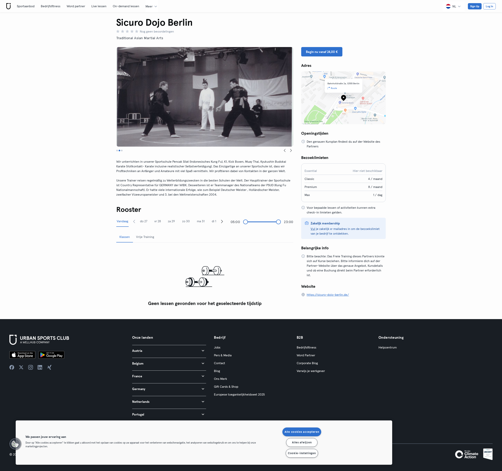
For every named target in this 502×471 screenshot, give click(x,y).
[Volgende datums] (222, 221)
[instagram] (30, 367)
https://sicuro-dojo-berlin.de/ (328, 295)
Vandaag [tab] (122, 221)
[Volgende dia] (291, 150)
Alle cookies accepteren (302, 432)
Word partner (76, 6)
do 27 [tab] (143, 221)
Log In (489, 6)
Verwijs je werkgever (311, 371)
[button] (169, 350)
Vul (313, 229)
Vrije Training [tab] (145, 237)
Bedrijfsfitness (50, 6)
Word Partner (306, 355)
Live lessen (98, 6)
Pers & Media (223, 355)
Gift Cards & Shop (226, 386)
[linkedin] (40, 367)
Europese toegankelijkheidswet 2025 (239, 394)
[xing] (49, 367)
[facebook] (11, 367)
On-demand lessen (126, 6)
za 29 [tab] (171, 221)
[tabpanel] (204, 277)
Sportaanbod (26, 6)
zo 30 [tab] (186, 221)
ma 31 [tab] (201, 221)
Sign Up (474, 6)
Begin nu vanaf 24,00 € (322, 52)
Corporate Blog (307, 363)
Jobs (217, 347)
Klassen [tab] (124, 237)
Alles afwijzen (302, 442)
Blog (217, 371)
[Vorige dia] (284, 150)
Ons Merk (220, 379)
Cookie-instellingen (302, 453)
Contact (219, 363)
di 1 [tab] (214, 221)
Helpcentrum (387, 347)
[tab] (117, 150)
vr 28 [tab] (157, 221)
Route (334, 88)
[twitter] (21, 367)
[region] (204, 442)
